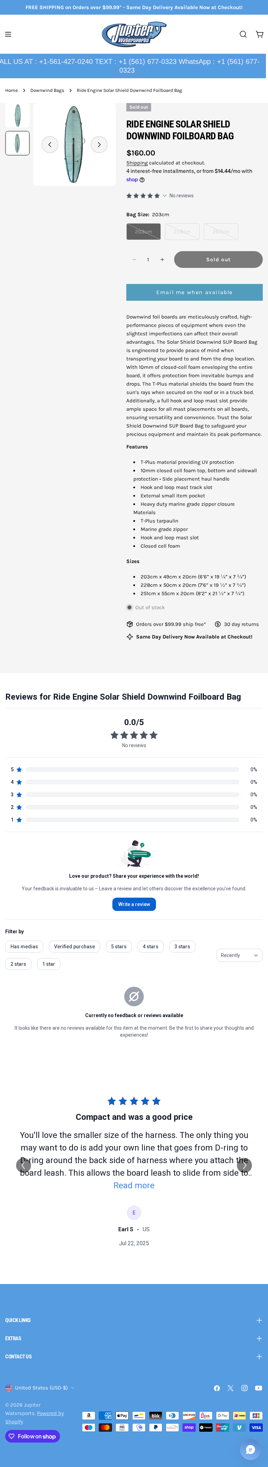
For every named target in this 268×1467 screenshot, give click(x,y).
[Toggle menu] (8, 34)
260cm (225, 234)
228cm (187, 234)
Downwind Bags (47, 90)
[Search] (243, 34)
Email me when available (194, 292)
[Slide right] (99, 144)
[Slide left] (50, 144)
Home (11, 90)
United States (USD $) (41, 1388)
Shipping (137, 163)
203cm (148, 234)
